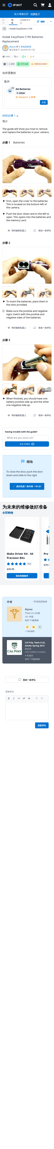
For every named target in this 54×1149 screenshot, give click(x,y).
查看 (44, 102)
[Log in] (50, 5)
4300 (7, 56)
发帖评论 (42, 725)
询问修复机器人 (19, 230)
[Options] (4, 28)
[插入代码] (18, 698)
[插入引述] (29, 698)
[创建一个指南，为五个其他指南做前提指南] (27, 627)
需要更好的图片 (41, 64)
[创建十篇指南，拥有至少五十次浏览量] (33, 627)
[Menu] (4, 5)
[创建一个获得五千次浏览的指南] (40, 627)
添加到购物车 (22, 575)
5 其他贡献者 (25, 46)
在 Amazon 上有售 (26, 97)
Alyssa (12, 46)
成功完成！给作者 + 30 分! (28, 486)
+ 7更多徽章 (30, 631)
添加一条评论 (27, 430)
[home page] (15, 5)
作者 (9, 601)
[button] (35, 5)
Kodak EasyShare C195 (21, 28)
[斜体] (13, 698)
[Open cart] (43, 5)
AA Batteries (23, 89)
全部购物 (7, 512)
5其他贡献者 (41, 601)
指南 (12, 21)
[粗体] (8, 698)
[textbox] (27, 711)
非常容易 (24, 64)
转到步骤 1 (9, 115)
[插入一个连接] (24, 698)
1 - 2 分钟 (10, 64)
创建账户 (35, 14)
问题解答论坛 (25, 21)
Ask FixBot (25, 444)
